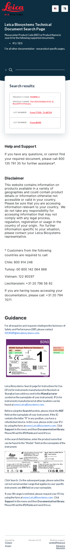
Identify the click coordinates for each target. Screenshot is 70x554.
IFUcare (8, 542)
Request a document (60, 547)
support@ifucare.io (57, 542)
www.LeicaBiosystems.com (41, 425)
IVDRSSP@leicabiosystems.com (22, 333)
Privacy (8, 546)
